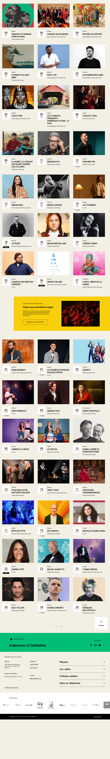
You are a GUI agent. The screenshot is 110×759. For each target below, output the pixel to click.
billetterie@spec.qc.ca (36, 717)
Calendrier (103, 10)
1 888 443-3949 (103, 2)
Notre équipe (97, 755)
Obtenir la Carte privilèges (35, 361)
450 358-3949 (33, 707)
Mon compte (86, 2)
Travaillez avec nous (11, 726)
